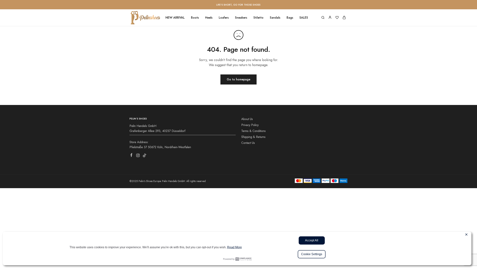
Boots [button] (195, 18)
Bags (290, 18)
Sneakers (241, 18)
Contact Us (248, 143)
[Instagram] (138, 156)
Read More (234, 247)
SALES (303, 18)
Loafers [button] (224, 18)
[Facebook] (131, 156)
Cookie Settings (311, 254)
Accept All (311, 240)
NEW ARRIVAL (175, 18)
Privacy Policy (250, 125)
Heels (208, 18)
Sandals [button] (275, 18)
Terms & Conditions (253, 131)
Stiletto (258, 18)
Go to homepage (238, 79)
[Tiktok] (144, 156)
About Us (247, 119)
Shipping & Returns (253, 137)
